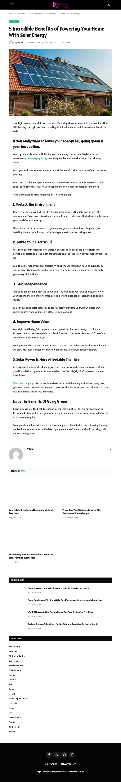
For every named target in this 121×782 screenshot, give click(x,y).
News (11, 708)
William (20, 43)
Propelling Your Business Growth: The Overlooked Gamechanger (81, 511)
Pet (10, 712)
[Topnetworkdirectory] (60, 5)
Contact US (51, 764)
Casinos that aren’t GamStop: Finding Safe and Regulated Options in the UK (63, 624)
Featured (13, 679)
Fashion (12, 675)
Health (12, 693)
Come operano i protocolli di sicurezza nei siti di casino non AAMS (58, 588)
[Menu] (12, 4)
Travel (12, 731)
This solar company (23, 383)
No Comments (50, 43)
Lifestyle (13, 703)
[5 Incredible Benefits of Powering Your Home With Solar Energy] (60, 82)
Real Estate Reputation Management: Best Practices (31, 511)
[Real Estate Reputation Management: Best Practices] (34, 492)
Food (11, 684)
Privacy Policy (68, 764)
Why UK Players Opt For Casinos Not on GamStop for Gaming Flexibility (60, 612)
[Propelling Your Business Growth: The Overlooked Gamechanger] (87, 492)
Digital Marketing (17, 656)
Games (12, 689)
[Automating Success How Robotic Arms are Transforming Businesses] (34, 537)
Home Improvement (18, 698)
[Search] (109, 4)
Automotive (14, 646)
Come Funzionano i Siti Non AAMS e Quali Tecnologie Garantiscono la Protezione (65, 600)
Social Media (15, 717)
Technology (14, 726)
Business (13, 21)
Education (13, 661)
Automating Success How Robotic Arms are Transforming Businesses (31, 556)
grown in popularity (37, 158)
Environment (15, 670)
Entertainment (16, 665)
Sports (12, 722)
